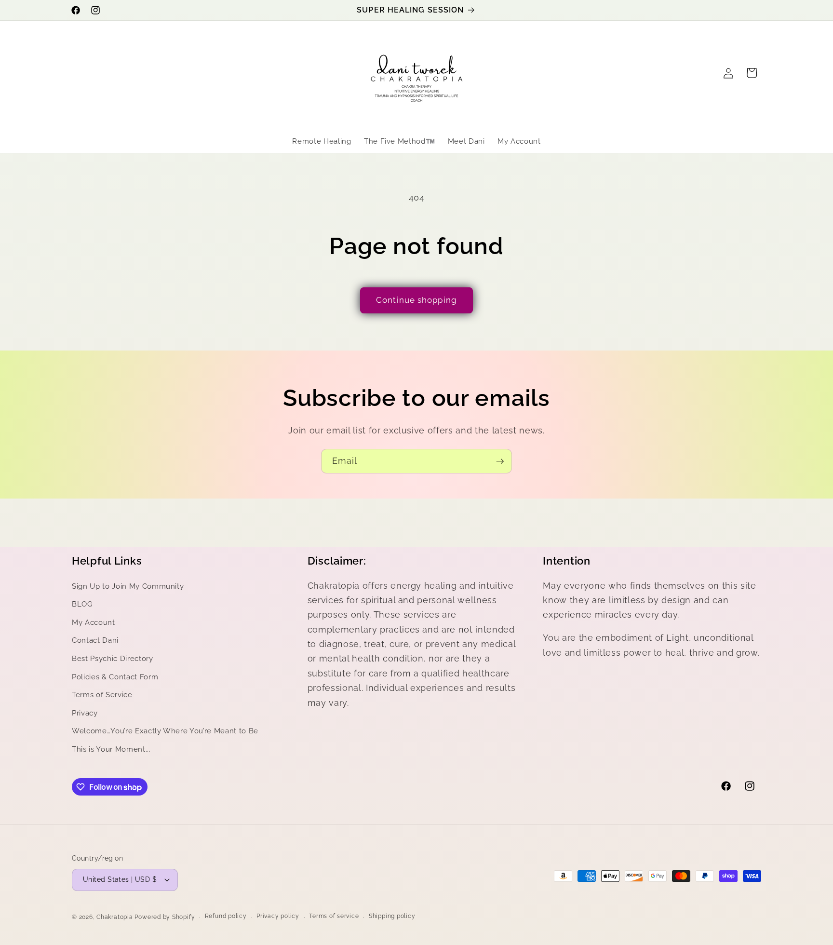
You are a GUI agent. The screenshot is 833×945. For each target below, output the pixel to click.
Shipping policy (392, 916)
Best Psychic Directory (112, 658)
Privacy (85, 713)
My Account (93, 622)
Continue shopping (416, 300)
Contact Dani (95, 640)
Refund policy (226, 916)
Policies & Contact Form (115, 677)
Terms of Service (102, 694)
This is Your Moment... (111, 749)
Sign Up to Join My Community (128, 586)
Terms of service (334, 916)
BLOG (82, 604)
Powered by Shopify (164, 917)
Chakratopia (114, 917)
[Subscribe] (499, 461)
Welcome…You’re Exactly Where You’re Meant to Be (165, 731)
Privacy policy (277, 916)
